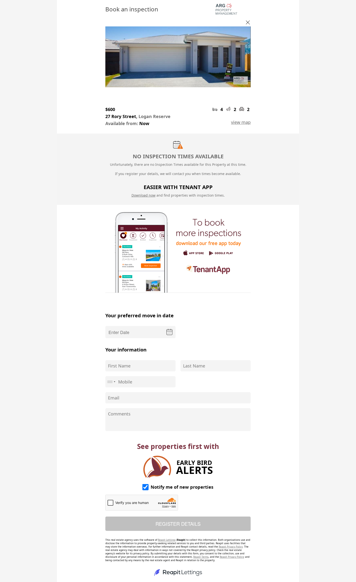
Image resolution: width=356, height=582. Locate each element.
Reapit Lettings (167, 540)
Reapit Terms (201, 556)
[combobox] (111, 381)
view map (241, 122)
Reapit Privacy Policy (231, 546)
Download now (143, 195)
